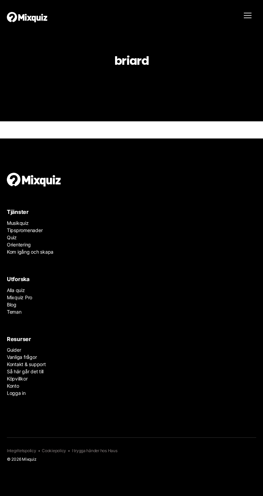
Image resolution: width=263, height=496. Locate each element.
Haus (112, 450)
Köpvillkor (17, 379)
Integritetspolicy (21, 450)
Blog (11, 304)
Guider (14, 350)
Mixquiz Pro (19, 297)
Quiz (12, 237)
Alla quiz (16, 290)
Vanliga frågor (22, 357)
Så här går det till (25, 371)
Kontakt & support (26, 364)
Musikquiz (18, 223)
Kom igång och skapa (30, 252)
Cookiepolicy (54, 450)
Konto (13, 386)
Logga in (16, 393)
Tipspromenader (24, 230)
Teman (14, 312)
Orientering (19, 244)
